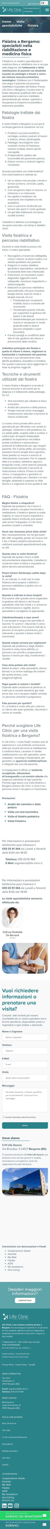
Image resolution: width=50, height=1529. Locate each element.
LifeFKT (5, 1464)
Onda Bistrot (7, 1444)
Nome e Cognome (12, 1031)
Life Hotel (6, 1430)
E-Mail (5, 1058)
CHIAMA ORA (35, 4)
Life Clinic (6, 1457)
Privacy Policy (30, 1117)
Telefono (7, 1045)
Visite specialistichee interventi (31, 10)
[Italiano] (44, 3)
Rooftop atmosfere (10, 1451)
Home (6, 21)
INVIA (25, 1125)
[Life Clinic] (12, 10)
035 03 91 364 (26, 859)
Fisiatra (33, 25)
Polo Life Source (9, 1423)
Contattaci (25, 1300)
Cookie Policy (21, 1364)
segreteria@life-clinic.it (28, 863)
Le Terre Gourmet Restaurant (14, 1437)
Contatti (32, 1364)
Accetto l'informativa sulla (20, 1117)
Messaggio (8, 1085)
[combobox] (44, 3)
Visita (5, 1072)
